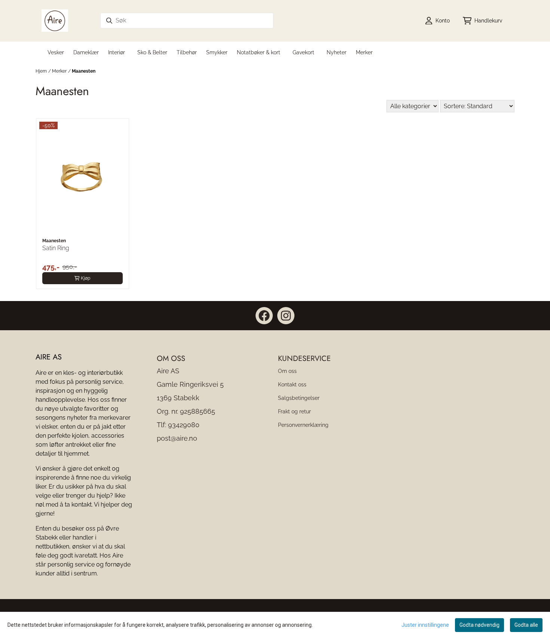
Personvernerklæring (303, 425)
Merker (364, 52)
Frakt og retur (294, 411)
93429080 (183, 425)
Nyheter (336, 52)
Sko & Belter (152, 52)
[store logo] (55, 20)
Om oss (287, 371)
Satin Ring (55, 248)
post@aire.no (177, 438)
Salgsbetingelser (299, 398)
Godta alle (526, 625)
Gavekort (303, 52)
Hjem (41, 71)
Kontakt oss (292, 384)
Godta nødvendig (479, 625)
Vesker (56, 52)
